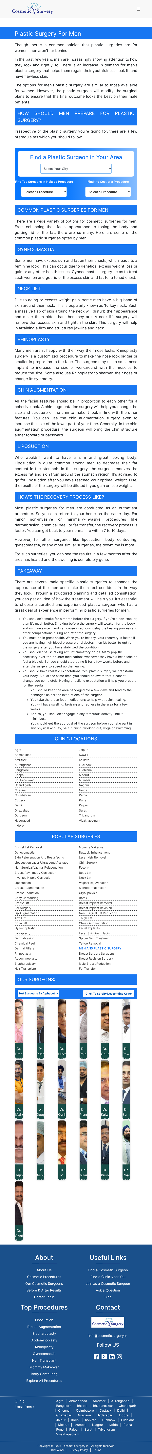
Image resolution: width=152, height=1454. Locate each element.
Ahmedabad (23, 755)
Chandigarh (23, 785)
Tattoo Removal (90, 943)
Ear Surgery (23, 908)
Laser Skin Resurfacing (95, 933)
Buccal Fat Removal (28, 847)
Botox (83, 898)
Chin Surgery (88, 862)
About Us (44, 1270)
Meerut (84, 775)
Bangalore (22, 770)
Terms (97, 1450)
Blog (107, 1297)
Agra (18, 750)
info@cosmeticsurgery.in (107, 1336)
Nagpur (84, 785)
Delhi (18, 805)
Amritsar (21, 760)
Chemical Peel (25, 943)
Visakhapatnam (89, 820)
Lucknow (85, 765)
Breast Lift (22, 903)
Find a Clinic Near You (107, 1277)
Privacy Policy (79, 1450)
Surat (82, 810)
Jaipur (83, 750)
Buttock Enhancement (94, 852)
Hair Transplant (25, 968)
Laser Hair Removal (92, 857)
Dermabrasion (24, 938)
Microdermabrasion (92, 888)
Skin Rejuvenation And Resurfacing (39, 857)
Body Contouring (26, 898)
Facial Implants (89, 928)
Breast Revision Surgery (96, 958)
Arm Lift (20, 918)
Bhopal (19, 775)
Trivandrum (87, 815)
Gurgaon (21, 815)
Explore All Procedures (44, 1381)
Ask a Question (108, 1290)
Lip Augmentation (27, 913)
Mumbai (84, 780)
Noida (83, 790)
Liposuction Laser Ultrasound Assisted (41, 862)
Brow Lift (21, 923)
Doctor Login (44, 1297)
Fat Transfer (87, 968)
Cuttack (20, 800)
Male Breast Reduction (95, 964)
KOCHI (83, 755)
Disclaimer (57, 1450)
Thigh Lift (85, 918)
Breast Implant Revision (95, 908)
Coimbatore (23, 795)
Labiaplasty (22, 933)
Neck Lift (85, 877)
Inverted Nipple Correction (33, 877)
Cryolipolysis (88, 893)
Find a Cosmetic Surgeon (108, 1270)
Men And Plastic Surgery (100, 948)
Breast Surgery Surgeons (97, 953)
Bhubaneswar (24, 780)
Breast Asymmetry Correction (35, 873)
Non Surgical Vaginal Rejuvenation (39, 867)
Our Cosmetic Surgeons (44, 1284)
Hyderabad (22, 820)
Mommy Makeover (92, 847)
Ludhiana (85, 770)
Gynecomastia (24, 852)
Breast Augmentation (29, 888)
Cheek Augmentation (93, 923)
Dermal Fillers (24, 948)
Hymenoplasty (25, 928)
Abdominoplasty (26, 958)
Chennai (20, 790)
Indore (19, 825)
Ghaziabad (22, 810)
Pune (82, 800)
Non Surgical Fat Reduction (98, 913)
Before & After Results (44, 1290)
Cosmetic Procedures (44, 1277)
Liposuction (23, 883)
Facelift (84, 867)
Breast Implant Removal (95, 903)
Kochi (75, 1420)
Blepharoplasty (25, 964)
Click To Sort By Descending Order (109, 993)
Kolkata (84, 760)
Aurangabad (23, 765)
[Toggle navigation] (138, 9)
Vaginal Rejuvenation (93, 883)
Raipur (83, 805)
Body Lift (85, 873)
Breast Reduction (27, 893)
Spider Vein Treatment (94, 938)
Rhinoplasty (23, 953)
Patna (83, 795)
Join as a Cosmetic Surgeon (108, 1284)
